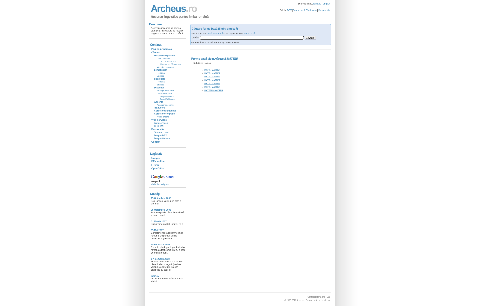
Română (161, 73)
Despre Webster (162, 138)
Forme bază (299, 10)
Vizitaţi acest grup (160, 184)
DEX (289, 10)
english (326, 3)
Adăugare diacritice (165, 90)
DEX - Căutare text (168, 62)
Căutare (155, 52)
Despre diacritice (164, 93)
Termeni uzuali (161, 132)
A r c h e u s (173, 8)
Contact (155, 141)
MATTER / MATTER (213, 90)
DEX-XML (159, 126)
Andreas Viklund (323, 300)
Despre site (324, 10)
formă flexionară (214, 33)
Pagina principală (161, 49)
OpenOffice (157, 168)
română (317, 3)
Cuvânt (195, 37)
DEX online (157, 161)
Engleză (160, 76)
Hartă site (320, 297)
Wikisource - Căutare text (170, 64)
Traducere (311, 10)
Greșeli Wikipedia (167, 96)
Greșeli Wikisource (168, 99)
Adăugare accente (165, 105)
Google (155, 158)
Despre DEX (160, 135)
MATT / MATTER (212, 70)
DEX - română (163, 59)
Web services (161, 123)
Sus (328, 297)
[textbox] (252, 38)
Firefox (155, 165)
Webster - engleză (165, 67)
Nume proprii (163, 117)
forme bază (249, 33)
